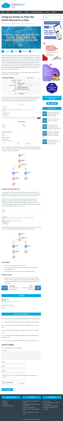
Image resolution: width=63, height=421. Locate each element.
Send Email (5, 402)
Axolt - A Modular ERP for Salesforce (52, 402)
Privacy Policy (47, 401)
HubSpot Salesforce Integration (51, 406)
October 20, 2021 (7, 23)
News (7, 12)
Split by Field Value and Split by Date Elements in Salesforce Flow (54, 114)
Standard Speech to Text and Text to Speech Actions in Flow (54, 141)
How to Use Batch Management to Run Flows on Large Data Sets (54, 126)
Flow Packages (47, 404)
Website (4, 371)
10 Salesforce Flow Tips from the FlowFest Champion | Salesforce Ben (21, 322)
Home (2, 12)
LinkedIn (5, 401)
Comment (4, 350)
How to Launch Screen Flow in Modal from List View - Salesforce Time (21, 340)
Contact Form (6, 404)
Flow (13, 12)
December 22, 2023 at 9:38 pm (13, 301)
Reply (4, 308)
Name (3, 362)
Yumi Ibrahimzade (17, 23)
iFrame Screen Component (29, 407)
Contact (53, 12)
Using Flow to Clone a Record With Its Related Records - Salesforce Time (22, 318)
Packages (19, 12)
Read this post (25, 55)
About (47, 12)
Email (3, 366)
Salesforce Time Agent (37, 12)
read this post (20, 206)
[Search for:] (51, 17)
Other (26, 12)
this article (11, 192)
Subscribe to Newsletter (8, 406)
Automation (27, 23)
